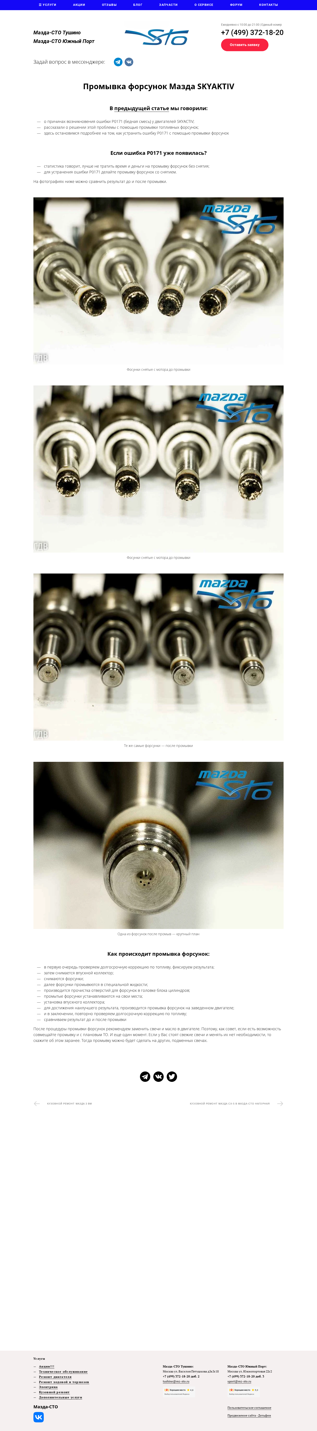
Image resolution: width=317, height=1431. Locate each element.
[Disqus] (158, 1177)
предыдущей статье (141, 108)
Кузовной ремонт (54, 1392)
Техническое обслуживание (63, 1371)
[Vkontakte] (158, 1076)
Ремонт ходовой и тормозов (64, 1382)
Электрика (48, 1387)
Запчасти (168, 4)
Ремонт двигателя (55, 1377)
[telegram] (118, 62)
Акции (79, 4)
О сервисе (204, 4)
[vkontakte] (129, 62)
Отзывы (109, 4)
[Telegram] (145, 1076)
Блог (138, 4)
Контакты (268, 4)
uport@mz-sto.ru (239, 1381)
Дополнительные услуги (60, 1397)
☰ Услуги (47, 4)
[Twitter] (172, 1076)
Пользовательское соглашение (249, 1408)
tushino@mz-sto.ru (176, 1381)
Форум (236, 4)
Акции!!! (46, 1366)
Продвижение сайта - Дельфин (249, 1415)
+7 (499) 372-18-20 (252, 32)
